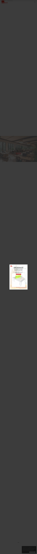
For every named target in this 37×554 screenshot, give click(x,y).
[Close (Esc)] (27, 265)
